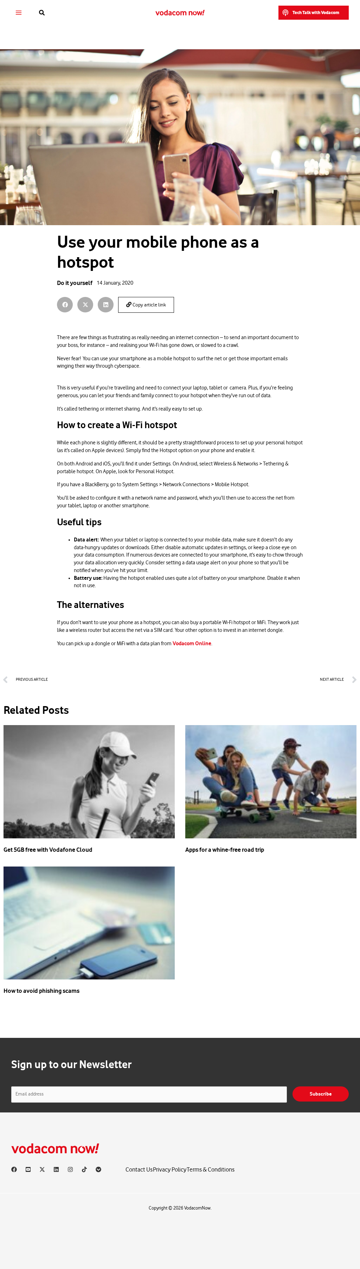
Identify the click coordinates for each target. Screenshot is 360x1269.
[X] (42, 1169)
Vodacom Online (191, 643)
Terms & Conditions (210, 1169)
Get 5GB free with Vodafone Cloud (48, 849)
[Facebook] (14, 1169)
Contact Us (139, 1169)
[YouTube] (28, 1169)
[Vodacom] (98, 1169)
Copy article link (148, 305)
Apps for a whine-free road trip (224, 849)
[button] (42, 12)
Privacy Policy (169, 1169)
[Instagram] (70, 1169)
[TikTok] (84, 1169)
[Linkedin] (56, 1169)
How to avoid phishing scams (41, 990)
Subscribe (321, 1094)
